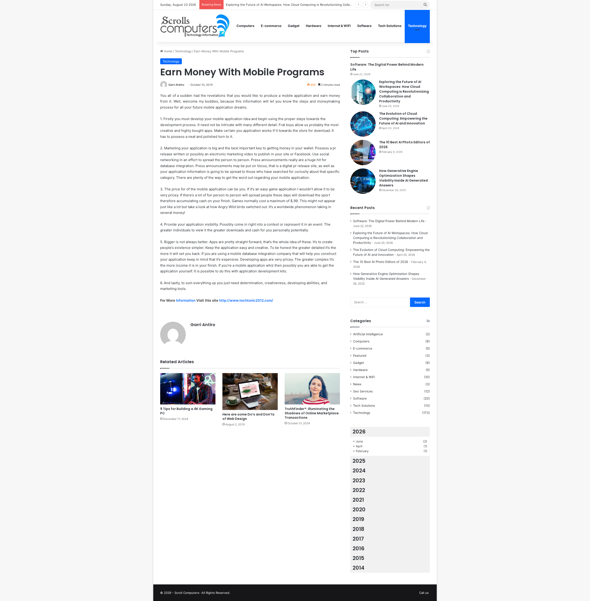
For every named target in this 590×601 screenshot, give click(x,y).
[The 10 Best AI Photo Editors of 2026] (363, 152)
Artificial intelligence (368, 334)
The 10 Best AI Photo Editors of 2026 (380, 262)
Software (364, 26)
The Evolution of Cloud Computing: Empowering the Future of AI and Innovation (403, 118)
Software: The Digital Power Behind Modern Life (389, 221)
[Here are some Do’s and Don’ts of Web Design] (250, 391)
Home (167, 51)
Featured (359, 355)
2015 (358, 558)
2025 (359, 461)
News (357, 384)
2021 (358, 500)
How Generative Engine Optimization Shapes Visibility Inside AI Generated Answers (403, 178)
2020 (359, 509)
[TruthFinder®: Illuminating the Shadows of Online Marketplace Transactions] (312, 388)
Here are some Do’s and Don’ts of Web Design (248, 416)
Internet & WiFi (339, 26)
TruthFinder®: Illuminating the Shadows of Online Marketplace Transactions (312, 413)
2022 (359, 490)
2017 (358, 538)
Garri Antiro (176, 84)
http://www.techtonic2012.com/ (246, 300)
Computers (245, 26)
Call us (424, 593)
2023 (359, 480)
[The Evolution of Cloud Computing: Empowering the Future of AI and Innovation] (363, 124)
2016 (358, 548)
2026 (359, 431)
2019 (358, 519)
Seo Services (363, 391)
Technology (417, 26)
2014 (358, 568)
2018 (358, 529)
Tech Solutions (389, 26)
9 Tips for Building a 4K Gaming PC (186, 411)
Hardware (313, 26)
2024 (359, 470)
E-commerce (271, 26)
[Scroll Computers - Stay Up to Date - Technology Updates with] (195, 25)
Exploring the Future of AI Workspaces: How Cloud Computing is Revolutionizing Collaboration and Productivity (306, 4)
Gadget (293, 26)
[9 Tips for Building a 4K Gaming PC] (187, 388)
